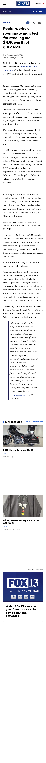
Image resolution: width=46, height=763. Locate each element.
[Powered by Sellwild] (39, 569)
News (6, 22)
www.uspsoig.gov (18, 394)
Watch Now (38, 4)
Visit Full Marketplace (34, 422)
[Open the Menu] (4, 4)
